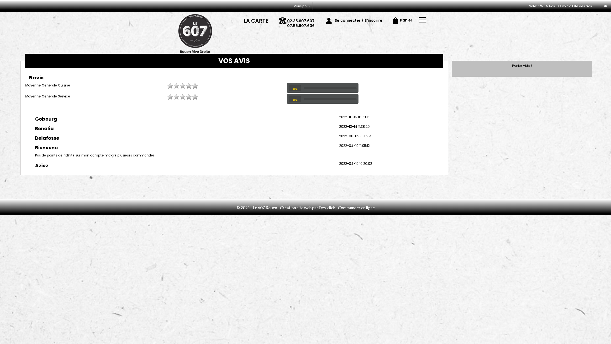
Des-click (327, 207)
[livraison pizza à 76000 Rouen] (195, 19)
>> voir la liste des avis (575, 6)
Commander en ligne (356, 207)
